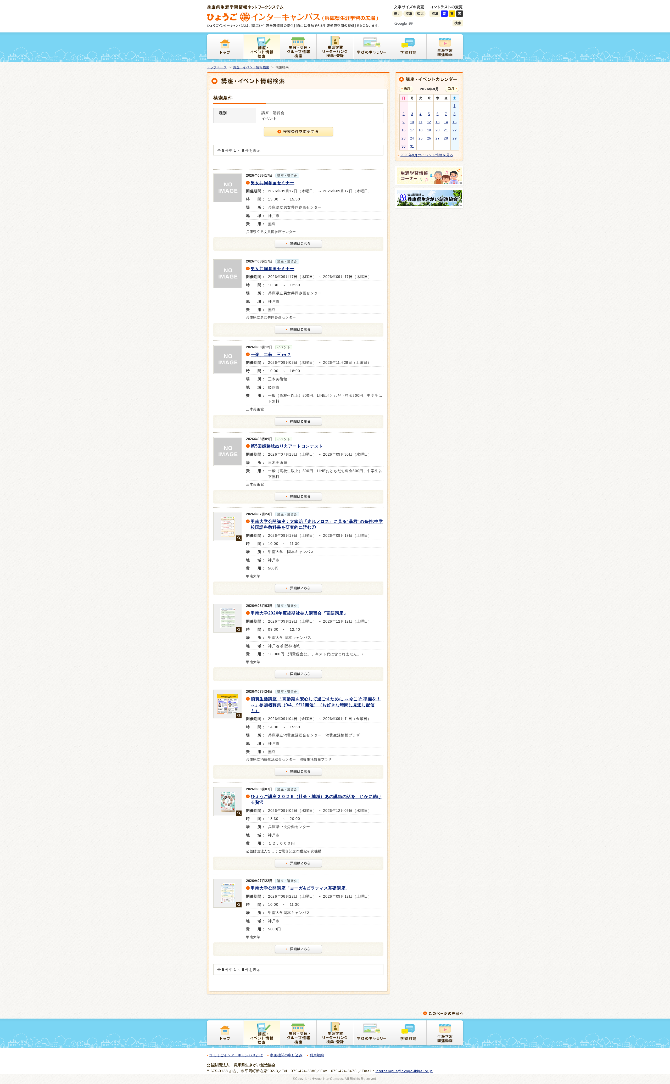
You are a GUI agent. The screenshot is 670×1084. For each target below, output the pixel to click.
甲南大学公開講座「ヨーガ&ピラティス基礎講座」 (300, 888)
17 (412, 130)
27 (437, 138)
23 (403, 138)
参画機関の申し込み (286, 1055)
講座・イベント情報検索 (251, 67)
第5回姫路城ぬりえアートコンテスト (287, 446)
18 (420, 130)
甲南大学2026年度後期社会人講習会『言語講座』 (299, 613)
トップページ (217, 67)
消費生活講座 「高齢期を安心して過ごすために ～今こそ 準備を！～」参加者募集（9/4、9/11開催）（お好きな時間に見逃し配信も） (316, 705)
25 (420, 138)
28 (446, 138)
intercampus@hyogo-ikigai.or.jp (404, 1071)
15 (454, 122)
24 (412, 138)
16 (403, 130)
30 (403, 146)
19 (429, 130)
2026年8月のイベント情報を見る (426, 155)
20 (437, 130)
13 (437, 122)
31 (412, 146)
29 (454, 138)
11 (420, 122)
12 (429, 122)
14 (446, 122)
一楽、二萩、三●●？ (271, 354)
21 (446, 130)
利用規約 (317, 1055)
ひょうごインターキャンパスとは (236, 1055)
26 (429, 138)
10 (412, 122)
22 (454, 130)
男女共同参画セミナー (272, 183)
